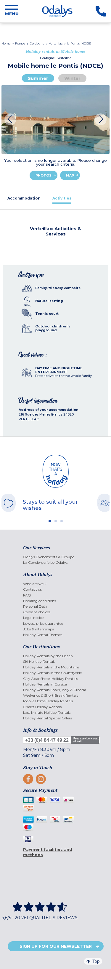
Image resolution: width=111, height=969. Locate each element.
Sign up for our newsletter (56, 946)
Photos (44, 175)
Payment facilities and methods (47, 852)
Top (96, 961)
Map (70, 175)
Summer (38, 78)
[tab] (23, 198)
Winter (72, 78)
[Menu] (12, 11)
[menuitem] (55, 557)
